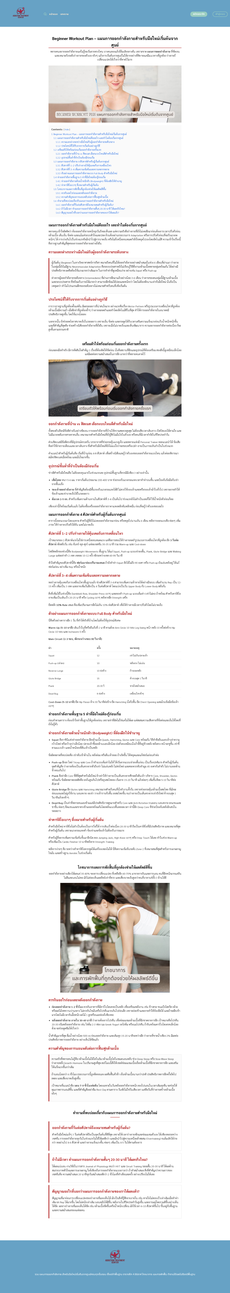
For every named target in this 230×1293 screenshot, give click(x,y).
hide (67, 129)
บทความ (64, 14)
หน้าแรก (53, 14)
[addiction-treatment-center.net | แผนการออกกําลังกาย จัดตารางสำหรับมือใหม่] (20, 13)
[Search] (45, 14)
